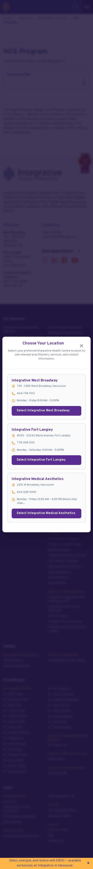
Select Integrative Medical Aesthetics (46, 513)
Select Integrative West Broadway (43, 411)
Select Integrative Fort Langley (41, 460)
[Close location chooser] (81, 345)
